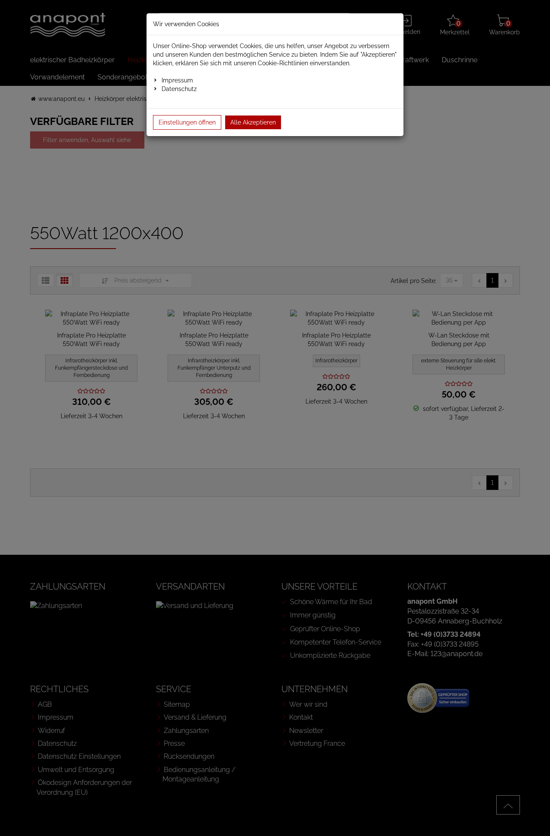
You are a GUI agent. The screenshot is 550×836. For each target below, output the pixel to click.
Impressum (177, 80)
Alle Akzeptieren (253, 122)
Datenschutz (179, 88)
